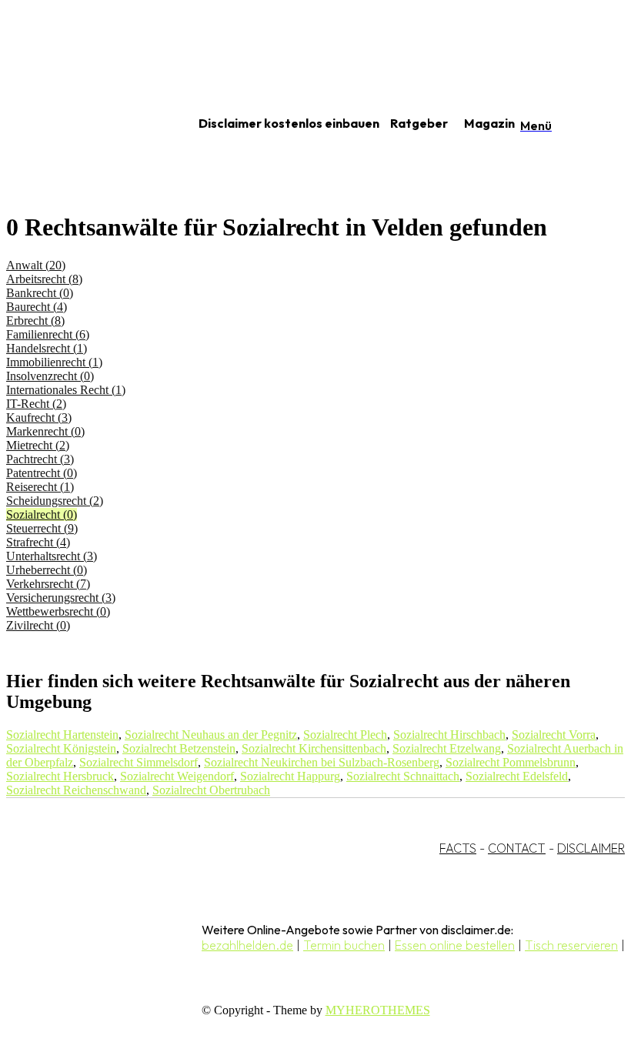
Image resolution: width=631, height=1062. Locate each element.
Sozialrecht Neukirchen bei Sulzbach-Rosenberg (321, 762)
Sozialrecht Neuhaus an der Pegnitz (211, 734)
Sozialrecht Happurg (290, 776)
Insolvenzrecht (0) (50, 375)
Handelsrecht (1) (46, 348)
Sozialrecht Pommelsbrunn (511, 762)
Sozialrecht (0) (41, 514)
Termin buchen (344, 945)
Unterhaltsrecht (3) (51, 556)
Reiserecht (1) (40, 486)
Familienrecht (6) (47, 334)
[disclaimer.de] (83, 124)
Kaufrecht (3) (39, 417)
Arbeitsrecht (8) (44, 279)
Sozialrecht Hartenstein (62, 734)
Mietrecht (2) (37, 445)
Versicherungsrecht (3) (60, 597)
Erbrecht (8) (35, 320)
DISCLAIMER (591, 848)
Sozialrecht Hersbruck (60, 776)
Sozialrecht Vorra (554, 734)
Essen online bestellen (455, 945)
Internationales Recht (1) (65, 389)
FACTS (457, 848)
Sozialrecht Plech (345, 734)
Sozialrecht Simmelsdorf (138, 762)
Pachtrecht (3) (40, 459)
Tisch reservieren (571, 945)
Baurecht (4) (36, 306)
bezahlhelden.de (247, 945)
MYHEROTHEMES (378, 1010)
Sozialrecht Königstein (61, 748)
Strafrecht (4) (38, 542)
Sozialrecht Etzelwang (446, 748)
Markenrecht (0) (45, 431)
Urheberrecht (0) (46, 569)
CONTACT (517, 848)
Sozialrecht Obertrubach (211, 789)
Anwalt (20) (35, 265)
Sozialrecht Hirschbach (449, 734)
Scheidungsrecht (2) (54, 500)
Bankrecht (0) (39, 292)
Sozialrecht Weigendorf (177, 776)
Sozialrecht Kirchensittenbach (314, 748)
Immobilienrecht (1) (54, 362)
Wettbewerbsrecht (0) (58, 611)
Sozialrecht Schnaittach (402, 776)
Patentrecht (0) (41, 472)
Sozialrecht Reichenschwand (76, 789)
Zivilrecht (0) (38, 625)
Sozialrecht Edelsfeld (517, 776)
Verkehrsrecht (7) (48, 583)
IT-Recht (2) (36, 403)
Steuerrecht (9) (42, 528)
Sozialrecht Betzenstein (178, 748)
